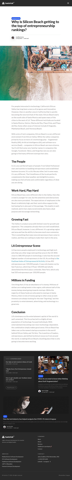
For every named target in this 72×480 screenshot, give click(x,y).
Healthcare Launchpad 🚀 (45, 446)
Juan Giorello (9, 426)
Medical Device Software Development (12, 456)
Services (40, 444)
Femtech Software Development (11, 466)
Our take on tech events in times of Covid (19, 362)
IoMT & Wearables (7, 464)
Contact (40, 449)
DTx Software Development (9, 459)
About (39, 441)
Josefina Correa (20, 37)
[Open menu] (68, 3)
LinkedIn (40, 461)
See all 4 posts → (11, 387)
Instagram (46, 461)
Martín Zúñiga (45, 390)
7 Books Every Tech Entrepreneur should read (18, 370)
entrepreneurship (16, 18)
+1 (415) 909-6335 (43, 459)
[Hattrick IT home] (8, 3)
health (5, 416)
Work (39, 439)
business (41, 376)
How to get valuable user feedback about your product (19, 379)
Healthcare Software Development (11, 461)
